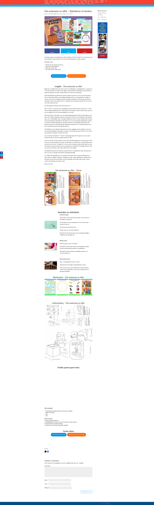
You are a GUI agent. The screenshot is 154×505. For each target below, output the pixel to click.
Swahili (62, 3)
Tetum (86, 2)
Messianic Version (47, 3)
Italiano (73, 2)
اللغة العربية (96, 2)
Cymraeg (101, 2)
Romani (92, 2)
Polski (77, 2)
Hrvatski (53, 3)
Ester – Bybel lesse (102, 19)
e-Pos (46, 484)
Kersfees (140, 4)
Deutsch (81, 2)
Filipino (58, 3)
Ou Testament (125, 4)
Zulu (88, 2)
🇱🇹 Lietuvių (88, 3)
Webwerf (47, 487)
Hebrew (84, 3)
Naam (46, 480)
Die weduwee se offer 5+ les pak (76, 76)
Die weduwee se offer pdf (58, 76)
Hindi (70, 3)
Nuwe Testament (133, 4)
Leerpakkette (147, 4)
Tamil (76, 3)
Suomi (79, 3)
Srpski (92, 3)
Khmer (69, 2)
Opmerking (48, 466)
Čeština (67, 3)
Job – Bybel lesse (102, 17)
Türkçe (73, 3)
